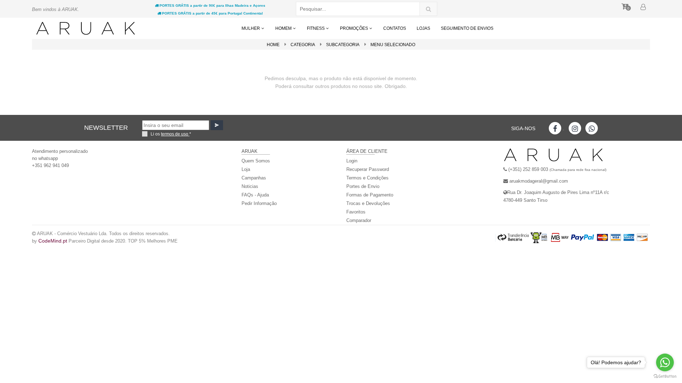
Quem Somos (256, 160)
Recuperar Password (367, 169)
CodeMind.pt (52, 241)
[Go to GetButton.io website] (665, 376)
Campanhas (254, 178)
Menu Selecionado (392, 44)
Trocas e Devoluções (368, 203)
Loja (246, 169)
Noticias (250, 186)
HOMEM (284, 28)
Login (351, 160)
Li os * (171, 134)
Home (273, 44)
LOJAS (423, 28)
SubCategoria (342, 44)
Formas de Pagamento (369, 195)
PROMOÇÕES (354, 28)
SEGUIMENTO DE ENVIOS (467, 28)
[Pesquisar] (428, 9)
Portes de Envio (362, 186)
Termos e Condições (367, 178)
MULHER (251, 28)
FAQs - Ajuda (255, 195)
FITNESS (316, 28)
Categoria (303, 44)
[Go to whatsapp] (665, 362)
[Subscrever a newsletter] (217, 125)
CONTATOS (394, 28)
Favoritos (356, 212)
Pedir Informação (259, 203)
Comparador (358, 220)
